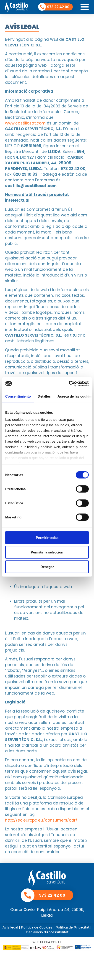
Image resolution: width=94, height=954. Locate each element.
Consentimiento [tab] (18, 396)
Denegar (47, 566)
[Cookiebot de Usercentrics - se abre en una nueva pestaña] (69, 384)
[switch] (82, 488)
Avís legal (10, 927)
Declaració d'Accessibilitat (47, 932)
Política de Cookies (36, 927)
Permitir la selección (47, 552)
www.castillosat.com (25, 123)
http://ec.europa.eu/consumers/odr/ (41, 820)
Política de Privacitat (72, 927)
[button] (84, 7)
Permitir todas (47, 537)
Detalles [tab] (44, 396)
